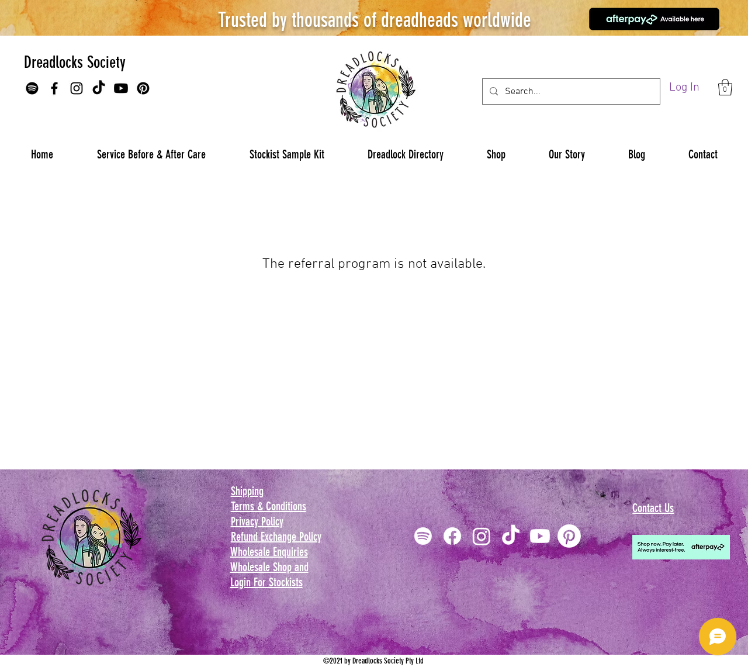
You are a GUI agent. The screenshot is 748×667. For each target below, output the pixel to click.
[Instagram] (76, 88)
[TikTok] (99, 88)
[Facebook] (54, 88)
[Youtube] (121, 88)
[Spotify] (32, 88)
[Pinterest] (143, 88)
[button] (725, 87)
